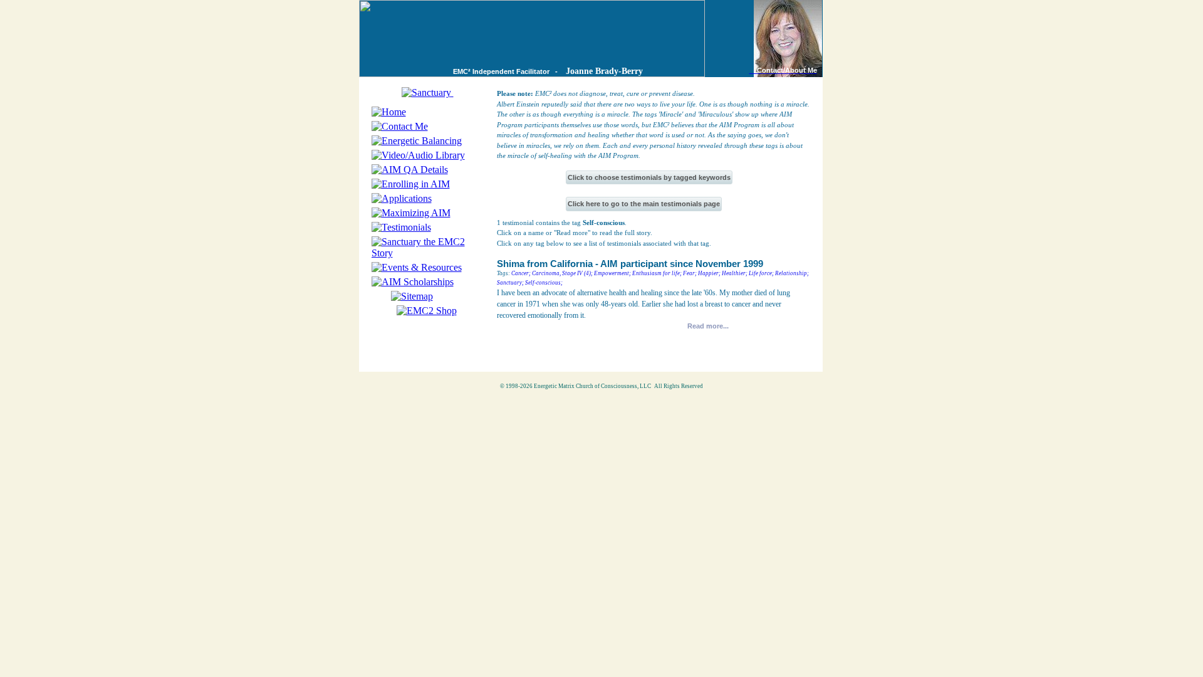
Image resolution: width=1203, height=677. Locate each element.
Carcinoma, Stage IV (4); (562, 273)
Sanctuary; (510, 283)
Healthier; (734, 273)
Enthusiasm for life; (657, 273)
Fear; (690, 273)
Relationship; (792, 273)
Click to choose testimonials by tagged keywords (649, 177)
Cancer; (521, 273)
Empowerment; (612, 273)
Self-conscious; (544, 283)
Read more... (708, 326)
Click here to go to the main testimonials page (644, 203)
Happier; (709, 273)
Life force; (761, 273)
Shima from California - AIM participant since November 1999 (630, 264)
